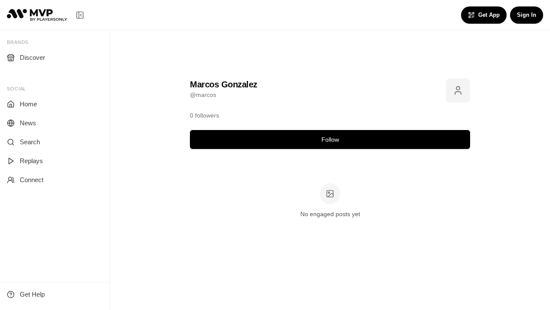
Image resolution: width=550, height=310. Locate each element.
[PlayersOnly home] (37, 14)
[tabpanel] (330, 201)
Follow (330, 139)
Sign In (526, 15)
